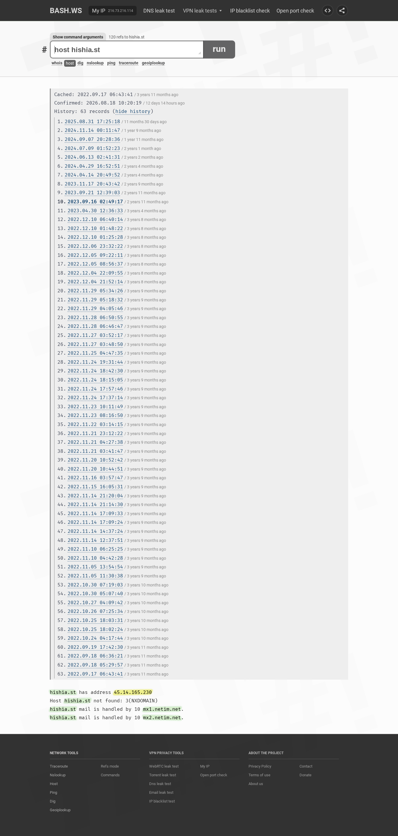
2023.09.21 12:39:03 (92, 193)
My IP (98, 11)
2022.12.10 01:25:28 (95, 237)
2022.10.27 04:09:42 (95, 603)
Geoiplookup (60, 810)
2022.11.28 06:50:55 (95, 317)
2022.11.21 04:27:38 (95, 442)
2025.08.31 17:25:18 (92, 122)
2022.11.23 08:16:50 (95, 415)
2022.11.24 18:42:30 (95, 371)
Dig (52, 801)
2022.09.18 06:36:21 (95, 656)
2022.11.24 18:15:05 (95, 380)
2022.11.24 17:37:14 (95, 398)
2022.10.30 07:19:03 (95, 585)
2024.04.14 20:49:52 (92, 175)
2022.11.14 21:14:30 (95, 504)
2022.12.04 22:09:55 (95, 273)
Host (54, 784)
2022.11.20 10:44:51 (95, 469)
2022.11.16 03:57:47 (95, 478)
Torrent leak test (162, 775)
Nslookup (58, 775)
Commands (110, 775)
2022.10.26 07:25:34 (95, 611)
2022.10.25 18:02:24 (95, 629)
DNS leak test (159, 11)
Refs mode (110, 766)
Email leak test (161, 792)
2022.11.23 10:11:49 (95, 407)
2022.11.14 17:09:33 (95, 513)
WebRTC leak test (164, 766)
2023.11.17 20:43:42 (92, 184)
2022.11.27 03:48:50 (95, 344)
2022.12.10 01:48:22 (95, 228)
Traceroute (59, 766)
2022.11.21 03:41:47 (95, 451)
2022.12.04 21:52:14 (95, 282)
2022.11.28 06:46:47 (95, 326)
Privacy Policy (260, 766)
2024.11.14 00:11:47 (92, 130)
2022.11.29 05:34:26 (95, 291)
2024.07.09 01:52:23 (92, 148)
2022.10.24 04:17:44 (95, 638)
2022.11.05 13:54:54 (95, 567)
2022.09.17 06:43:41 (95, 674)
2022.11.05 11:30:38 (95, 576)
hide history (132, 111)
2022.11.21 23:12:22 (95, 433)
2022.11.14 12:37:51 (95, 540)
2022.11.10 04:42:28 (95, 558)
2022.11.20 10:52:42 (95, 460)
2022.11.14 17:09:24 (95, 522)
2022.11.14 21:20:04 (95, 496)
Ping (53, 792)
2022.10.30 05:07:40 (95, 594)
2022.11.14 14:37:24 (95, 531)
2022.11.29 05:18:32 (95, 300)
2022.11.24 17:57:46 (95, 389)
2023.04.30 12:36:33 (95, 211)
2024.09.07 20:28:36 (92, 139)
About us (256, 784)
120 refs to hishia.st (127, 37)
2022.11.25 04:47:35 (95, 353)
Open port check (295, 11)
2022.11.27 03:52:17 (95, 335)
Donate (305, 775)
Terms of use (259, 775)
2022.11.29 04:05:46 (95, 308)
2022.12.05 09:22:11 (95, 255)
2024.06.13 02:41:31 (92, 157)
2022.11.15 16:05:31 (95, 487)
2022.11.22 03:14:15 (95, 424)
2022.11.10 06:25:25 (95, 549)
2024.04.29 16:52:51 (92, 166)
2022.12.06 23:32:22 (95, 246)
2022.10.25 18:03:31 (95, 620)
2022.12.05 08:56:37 (95, 264)
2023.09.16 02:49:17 (95, 202)
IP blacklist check (250, 11)
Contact (306, 766)
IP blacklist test (162, 801)
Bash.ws (66, 10)
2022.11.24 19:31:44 (95, 362)
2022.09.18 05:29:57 (95, 665)
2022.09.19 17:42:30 (95, 647)
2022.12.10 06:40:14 (95, 219)
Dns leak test (160, 784)
